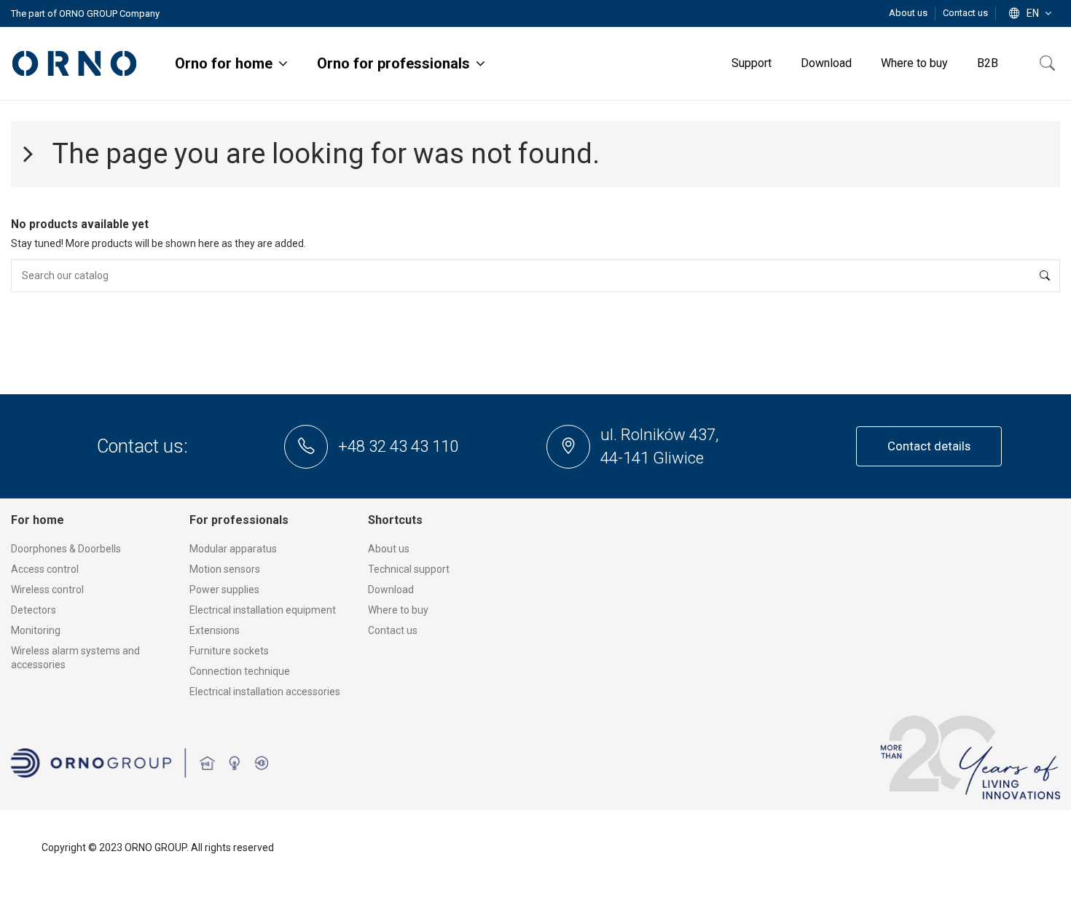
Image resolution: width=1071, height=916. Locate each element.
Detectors (33, 610)
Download (391, 589)
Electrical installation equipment (262, 610)
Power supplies (224, 589)
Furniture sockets (229, 651)
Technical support (409, 569)
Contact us (965, 12)
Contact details (928, 446)
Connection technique (239, 671)
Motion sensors (224, 569)
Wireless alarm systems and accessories (75, 658)
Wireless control (47, 589)
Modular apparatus (233, 549)
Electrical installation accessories (264, 691)
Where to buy (398, 610)
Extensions (214, 630)
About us (909, 12)
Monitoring (35, 630)
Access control (45, 569)
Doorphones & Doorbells (66, 549)
